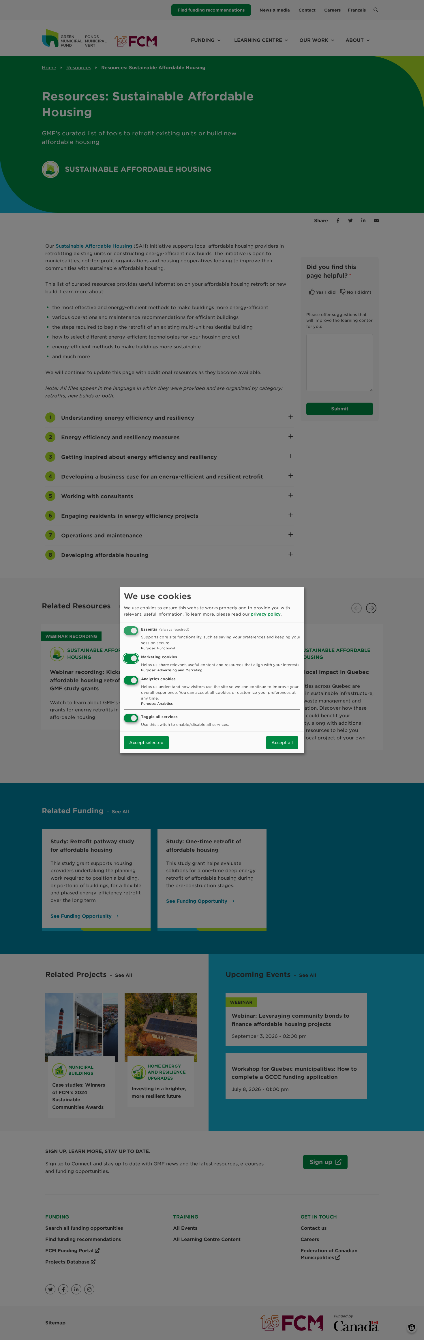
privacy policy (266, 614)
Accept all (282, 742)
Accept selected (146, 742)
